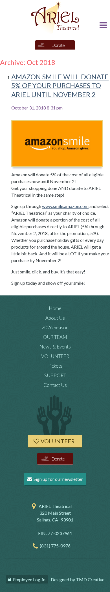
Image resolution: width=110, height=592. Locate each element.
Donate (58, 45)
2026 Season (55, 327)
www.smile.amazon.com (65, 206)
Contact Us (55, 385)
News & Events (55, 347)
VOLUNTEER (55, 356)
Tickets (55, 366)
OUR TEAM (55, 337)
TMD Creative (90, 579)
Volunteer (58, 441)
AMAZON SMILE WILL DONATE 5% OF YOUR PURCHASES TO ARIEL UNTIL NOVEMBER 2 (60, 85)
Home (55, 308)
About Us (55, 318)
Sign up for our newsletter (58, 479)
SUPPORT (55, 375)
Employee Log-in (29, 579)
